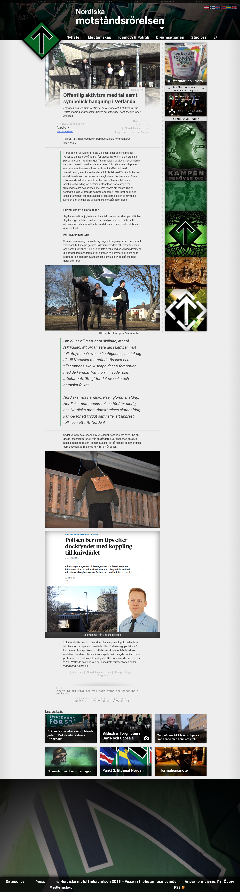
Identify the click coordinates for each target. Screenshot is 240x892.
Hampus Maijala (140, 132)
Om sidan (41, 1)
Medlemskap (60, 887)
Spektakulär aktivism (137, 128)
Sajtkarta (72, 1)
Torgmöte (120, 132)
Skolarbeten (168, 1)
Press (137, 1)
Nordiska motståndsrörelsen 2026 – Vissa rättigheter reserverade (116, 881)
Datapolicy (15, 881)
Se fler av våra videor (186, 118)
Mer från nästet (65, 131)
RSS (177, 887)
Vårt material (105, 1)
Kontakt (200, 1)
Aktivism (144, 124)
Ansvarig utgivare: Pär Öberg (209, 881)
